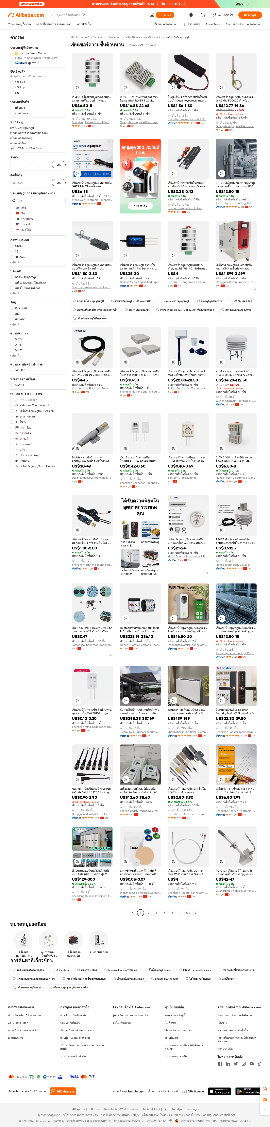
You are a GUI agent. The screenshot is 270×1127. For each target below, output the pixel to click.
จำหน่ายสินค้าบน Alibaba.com (236, 1015)
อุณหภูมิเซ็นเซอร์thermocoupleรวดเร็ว (97, 309)
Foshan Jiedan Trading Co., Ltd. (139, 810)
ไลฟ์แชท (170, 1022)
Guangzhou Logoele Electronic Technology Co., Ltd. (140, 122)
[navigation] (38, 475)
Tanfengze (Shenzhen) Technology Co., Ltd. (92, 644)
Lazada (135, 1109)
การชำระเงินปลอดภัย (73, 1015)
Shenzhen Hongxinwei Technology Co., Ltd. (188, 282)
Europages (192, 1109)
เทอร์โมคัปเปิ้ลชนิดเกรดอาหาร (238, 970)
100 (188, 912)
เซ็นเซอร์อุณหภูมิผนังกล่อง (130, 978)
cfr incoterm (63, 970)
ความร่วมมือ (225, 1048)
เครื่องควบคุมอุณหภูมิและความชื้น (70, 987)
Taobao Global (151, 1109)
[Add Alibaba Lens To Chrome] (63, 1091)
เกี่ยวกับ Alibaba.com (21, 1006)
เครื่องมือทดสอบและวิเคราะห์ (142, 37)
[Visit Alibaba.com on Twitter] (235, 1063)
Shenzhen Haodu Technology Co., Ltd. (188, 892)
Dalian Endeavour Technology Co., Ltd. (92, 477)
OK (59, 164)
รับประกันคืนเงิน (70, 1022)
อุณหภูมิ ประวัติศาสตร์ (166, 978)
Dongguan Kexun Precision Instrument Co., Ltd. (236, 282)
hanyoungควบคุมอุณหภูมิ (176, 301)
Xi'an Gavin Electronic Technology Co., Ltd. (92, 199)
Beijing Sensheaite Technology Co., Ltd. (188, 388)
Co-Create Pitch (18, 1022)
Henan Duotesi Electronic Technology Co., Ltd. (140, 644)
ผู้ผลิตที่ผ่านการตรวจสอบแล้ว (130, 1015)
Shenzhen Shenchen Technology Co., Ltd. (140, 482)
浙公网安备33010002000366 (199, 1121)
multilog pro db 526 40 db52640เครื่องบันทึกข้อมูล (187, 309)
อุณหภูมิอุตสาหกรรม (211, 301)
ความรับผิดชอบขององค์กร (24, 1030)
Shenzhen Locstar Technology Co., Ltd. (236, 731)
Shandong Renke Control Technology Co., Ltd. (92, 122)
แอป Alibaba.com (193, 1091)
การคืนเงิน (171, 1037)
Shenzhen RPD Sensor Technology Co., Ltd (188, 814)
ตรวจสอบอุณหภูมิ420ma (238, 309)
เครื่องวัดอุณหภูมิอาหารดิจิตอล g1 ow (36, 978)
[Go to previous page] (132, 912)
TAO (165, 1109)
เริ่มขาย (222, 1022)
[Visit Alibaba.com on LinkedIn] (228, 1063)
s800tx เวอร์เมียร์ (242, 301)
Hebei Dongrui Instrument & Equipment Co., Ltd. (188, 556)
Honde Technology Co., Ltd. (233, 564)
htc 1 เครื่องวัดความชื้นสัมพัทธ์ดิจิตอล (86, 978)
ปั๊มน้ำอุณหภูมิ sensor (160, 970)
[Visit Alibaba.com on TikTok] (259, 1063)
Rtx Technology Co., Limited (185, 208)
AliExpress (78, 1109)
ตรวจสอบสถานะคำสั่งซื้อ (233, 1030)
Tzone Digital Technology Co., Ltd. (236, 203)
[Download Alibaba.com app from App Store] (219, 1091)
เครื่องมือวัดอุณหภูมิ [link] (178, 37)
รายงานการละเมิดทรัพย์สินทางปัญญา (184, 1047)
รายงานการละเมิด (176, 1056)
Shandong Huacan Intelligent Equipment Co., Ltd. (92, 895)
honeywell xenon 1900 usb (122, 970)
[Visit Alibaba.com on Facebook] (220, 1063)
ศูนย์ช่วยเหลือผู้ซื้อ (176, 1015)
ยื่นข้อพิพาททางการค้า (178, 1030)
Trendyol (177, 1109)
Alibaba (74, 37)
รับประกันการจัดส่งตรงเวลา (77, 1030)
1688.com (94, 1109)
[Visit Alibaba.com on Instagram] (243, 1063)
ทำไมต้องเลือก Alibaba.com (24, 1015)
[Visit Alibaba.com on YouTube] (251, 1063)
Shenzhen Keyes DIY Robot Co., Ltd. (188, 119)
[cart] (204, 15)
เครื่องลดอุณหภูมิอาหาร (29, 987)
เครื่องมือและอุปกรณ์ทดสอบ (102, 37)
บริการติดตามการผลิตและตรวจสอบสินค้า (82, 1047)
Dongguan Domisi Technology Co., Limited (188, 644)
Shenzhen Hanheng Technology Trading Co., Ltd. (92, 564)
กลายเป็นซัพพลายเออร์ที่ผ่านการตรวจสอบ (237, 1039)
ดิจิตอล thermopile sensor (197, 970)
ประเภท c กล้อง (89, 970)
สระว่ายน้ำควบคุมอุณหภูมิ (90, 301)
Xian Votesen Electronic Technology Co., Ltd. (92, 388)
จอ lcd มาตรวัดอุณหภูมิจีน (30, 970)
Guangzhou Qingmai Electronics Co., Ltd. (236, 126)
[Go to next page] (195, 912)
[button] (152, 15)
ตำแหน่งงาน (15, 1037)
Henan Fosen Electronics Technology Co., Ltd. (236, 477)
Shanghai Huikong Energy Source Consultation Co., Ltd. (140, 391)
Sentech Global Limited (182, 477)
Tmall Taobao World (115, 1109)
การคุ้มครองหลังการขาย (75, 1037)
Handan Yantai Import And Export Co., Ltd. (140, 282)
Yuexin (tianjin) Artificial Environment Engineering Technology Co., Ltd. (188, 731)
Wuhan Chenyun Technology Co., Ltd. (236, 400)
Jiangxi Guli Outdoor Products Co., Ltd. (140, 731)
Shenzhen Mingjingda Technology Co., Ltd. (92, 726)
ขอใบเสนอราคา (122, 1022)
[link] (265, 1089)
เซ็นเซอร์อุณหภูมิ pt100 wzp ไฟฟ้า (133, 301)
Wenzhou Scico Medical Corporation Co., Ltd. (140, 892)
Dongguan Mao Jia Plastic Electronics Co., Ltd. (92, 814)
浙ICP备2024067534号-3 (235, 1121)
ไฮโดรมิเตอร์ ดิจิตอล (200, 978)
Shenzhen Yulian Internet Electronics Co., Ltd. (92, 287)
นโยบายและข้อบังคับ (73, 1056)
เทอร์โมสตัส (228, 978)
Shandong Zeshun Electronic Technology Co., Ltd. (236, 810)
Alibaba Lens (21, 1091)
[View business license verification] (171, 1121)
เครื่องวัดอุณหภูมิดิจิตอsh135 (92, 318)
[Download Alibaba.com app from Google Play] (248, 1091)
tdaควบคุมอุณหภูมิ (139, 309)
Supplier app (135, 1091)
